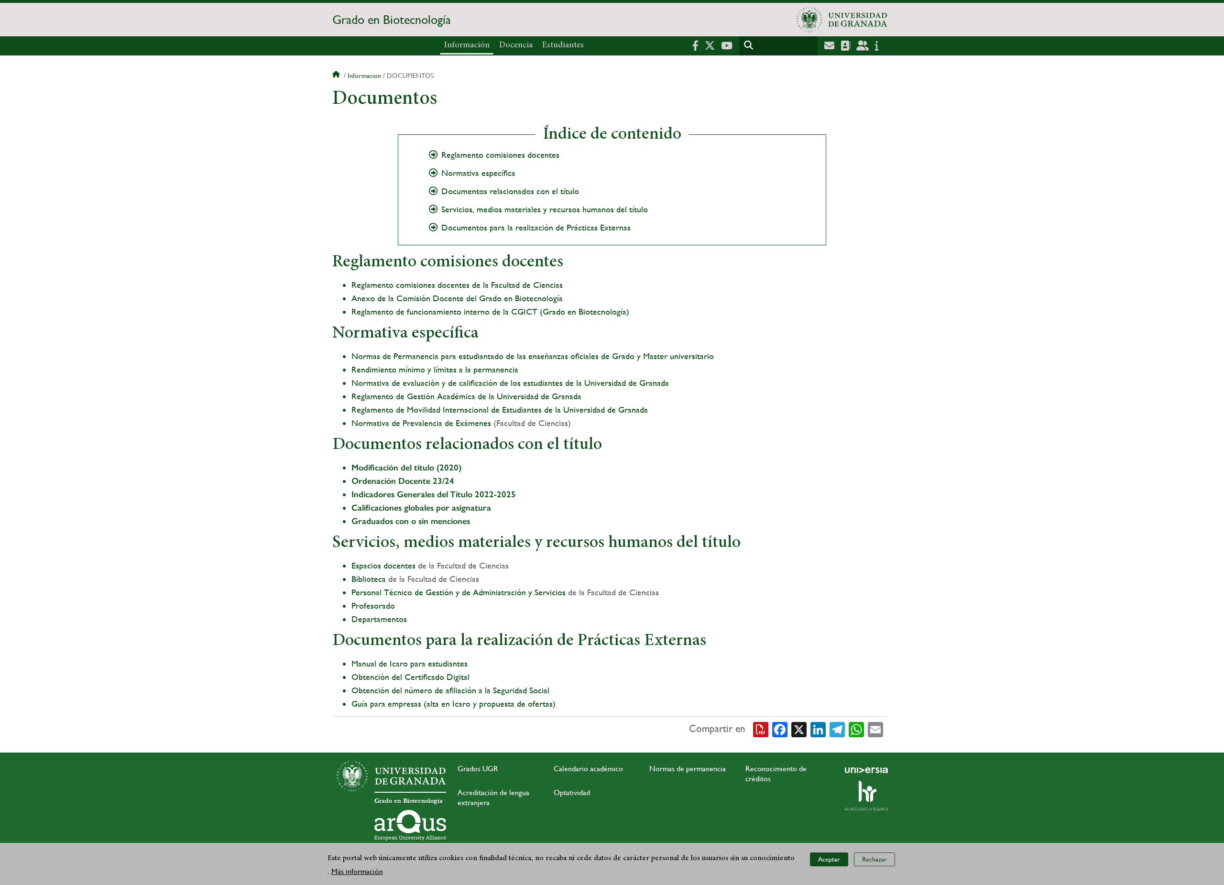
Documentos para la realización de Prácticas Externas (536, 227)
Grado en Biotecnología (391, 19)
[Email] (875, 729)
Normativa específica (478, 173)
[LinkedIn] (818, 729)
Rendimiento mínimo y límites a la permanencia (434, 369)
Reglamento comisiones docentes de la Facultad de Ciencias (457, 285)
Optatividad (572, 792)
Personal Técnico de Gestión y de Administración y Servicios (458, 592)
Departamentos (379, 619)
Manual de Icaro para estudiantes (410, 663)
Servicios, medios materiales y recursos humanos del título (544, 209)
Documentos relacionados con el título (510, 191)
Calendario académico (588, 768)
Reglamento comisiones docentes (500, 155)
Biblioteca (368, 579)
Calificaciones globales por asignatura (421, 508)
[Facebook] (779, 729)
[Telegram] (837, 729)
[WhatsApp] (856, 729)
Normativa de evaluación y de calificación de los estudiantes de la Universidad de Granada (510, 383)
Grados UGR (478, 768)
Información (467, 45)
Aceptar (829, 859)
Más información (357, 871)
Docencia (516, 45)
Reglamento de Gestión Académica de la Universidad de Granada (466, 396)
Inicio (337, 75)
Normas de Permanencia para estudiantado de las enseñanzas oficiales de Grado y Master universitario (532, 356)
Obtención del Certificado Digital (410, 677)
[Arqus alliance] (410, 825)
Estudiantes (563, 45)
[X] (799, 729)
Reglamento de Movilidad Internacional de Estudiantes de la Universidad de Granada (499, 409)
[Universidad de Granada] (842, 20)
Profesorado (373, 606)
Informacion (364, 75)
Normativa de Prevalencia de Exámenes (421, 423)
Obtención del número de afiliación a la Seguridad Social (450, 690)
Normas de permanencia (687, 768)
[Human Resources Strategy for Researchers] (866, 795)
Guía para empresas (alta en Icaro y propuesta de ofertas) (453, 704)
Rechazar (874, 859)
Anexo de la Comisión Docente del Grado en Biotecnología (457, 298)
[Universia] (866, 770)
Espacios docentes (383, 565)
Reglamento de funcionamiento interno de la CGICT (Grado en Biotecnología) (490, 311)
